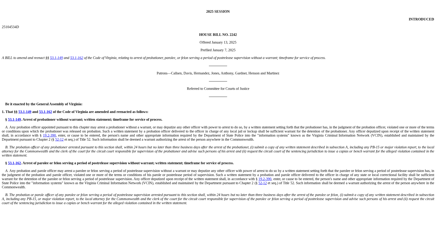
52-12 (59, 139)
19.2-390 (49, 135)
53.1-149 (56, 58)
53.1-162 (76, 58)
